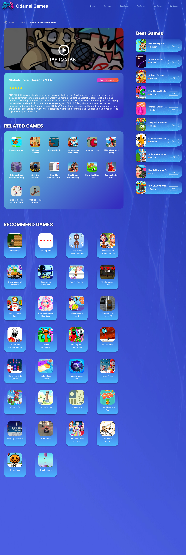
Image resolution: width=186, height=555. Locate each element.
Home (11, 22)
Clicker (22, 22)
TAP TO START (63, 59)
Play (173, 46)
